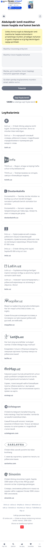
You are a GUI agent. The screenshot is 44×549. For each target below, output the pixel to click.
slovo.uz (28, 505)
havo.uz (29, 508)
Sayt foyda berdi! (22, 97)
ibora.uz (6, 505)
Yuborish (22, 88)
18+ (22, 527)
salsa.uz (13, 505)
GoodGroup (23, 523)
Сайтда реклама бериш (22, 515)
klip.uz (22, 511)
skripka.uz (20, 505)
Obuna (13, 523)
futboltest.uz (36, 508)
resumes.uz (21, 508)
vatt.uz (5, 508)
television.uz (36, 505)
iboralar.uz (12, 508)
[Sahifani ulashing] (40, 16)
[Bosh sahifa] (4, 16)
